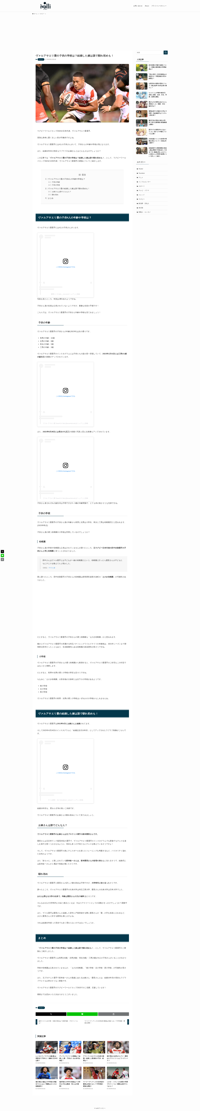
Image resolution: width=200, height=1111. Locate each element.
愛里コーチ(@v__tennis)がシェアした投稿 (65, 294)
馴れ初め (55, 194)
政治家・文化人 (144, 203)
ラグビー (41, 59)
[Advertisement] (100, 31)
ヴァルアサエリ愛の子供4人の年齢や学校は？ (66, 179)
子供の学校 (56, 185)
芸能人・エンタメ (145, 212)
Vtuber (141, 169)
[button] (51, 1014)
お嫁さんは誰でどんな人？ (61, 191)
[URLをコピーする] (113, 1014)
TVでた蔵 (52, 568)
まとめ (50, 198)
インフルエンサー (145, 182)
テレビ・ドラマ (144, 190)
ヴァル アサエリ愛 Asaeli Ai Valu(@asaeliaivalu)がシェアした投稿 (65, 423)
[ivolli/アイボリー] (45, 6)
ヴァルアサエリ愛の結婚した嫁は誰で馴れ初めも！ (70, 189)
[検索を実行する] (166, 52)
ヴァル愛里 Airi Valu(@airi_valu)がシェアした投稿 (65, 800)
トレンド (142, 195)
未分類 (141, 208)
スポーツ (142, 186)
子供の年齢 (56, 182)
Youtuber (142, 173)
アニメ (141, 177)
